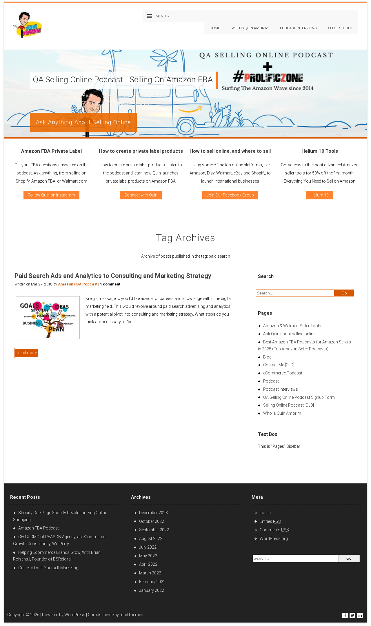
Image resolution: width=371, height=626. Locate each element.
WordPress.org (274, 538)
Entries (270, 521)
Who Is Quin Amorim (250, 28)
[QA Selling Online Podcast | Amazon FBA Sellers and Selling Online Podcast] (27, 25)
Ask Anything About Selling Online (83, 122)
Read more (27, 352)
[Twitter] (352, 615)
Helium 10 (319, 195)
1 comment (110, 284)
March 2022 (150, 573)
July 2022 (148, 547)
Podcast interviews (298, 28)
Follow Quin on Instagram (51, 195)
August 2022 (150, 538)
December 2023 (153, 512)
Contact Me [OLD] (278, 365)
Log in (265, 512)
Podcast (271, 381)
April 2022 (148, 564)
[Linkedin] (360, 615)
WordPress (74, 614)
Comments (274, 529)
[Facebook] (345, 615)
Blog (267, 357)
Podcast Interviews (280, 389)
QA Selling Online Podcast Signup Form (299, 397)
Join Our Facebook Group (230, 195)
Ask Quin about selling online (289, 334)
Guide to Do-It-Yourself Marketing (48, 567)
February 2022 (152, 581)
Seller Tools (340, 28)
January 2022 (151, 590)
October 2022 (151, 521)
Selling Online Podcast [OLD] (288, 405)
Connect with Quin (140, 195)
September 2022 (154, 529)
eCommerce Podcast (282, 373)
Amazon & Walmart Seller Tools (292, 325)
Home (215, 28)
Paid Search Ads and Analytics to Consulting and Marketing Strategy (112, 275)
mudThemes (131, 614)
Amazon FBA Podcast (77, 284)
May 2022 (148, 556)
